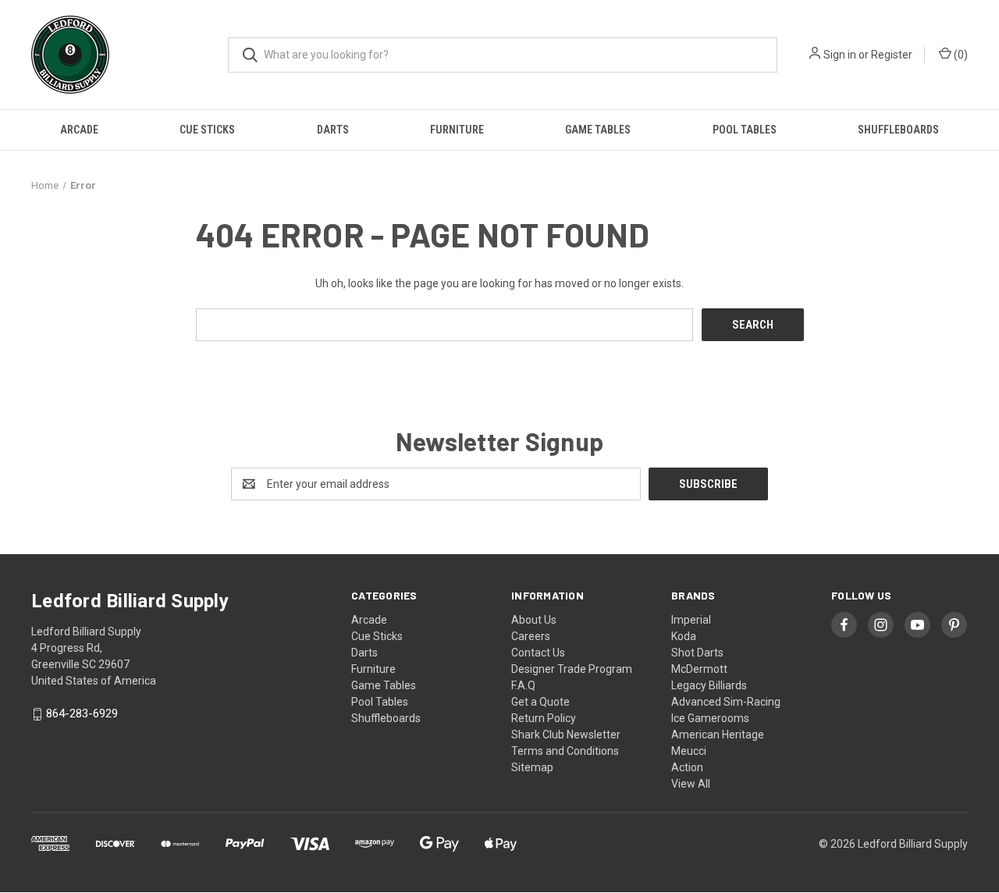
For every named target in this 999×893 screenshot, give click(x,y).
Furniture (457, 129)
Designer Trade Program (571, 669)
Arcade (79, 129)
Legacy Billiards (709, 685)
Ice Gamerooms (710, 718)
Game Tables (598, 129)
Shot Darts (697, 652)
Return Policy (543, 718)
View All (690, 783)
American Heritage (717, 734)
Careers (530, 636)
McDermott (699, 669)
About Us (533, 620)
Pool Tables (745, 129)
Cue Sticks (207, 129)
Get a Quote (540, 702)
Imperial (691, 620)
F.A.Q (523, 685)
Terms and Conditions (565, 751)
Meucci (688, 751)
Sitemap (532, 767)
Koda (683, 636)
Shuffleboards (898, 129)
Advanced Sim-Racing (725, 702)
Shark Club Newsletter (565, 734)
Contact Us (538, 652)
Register (891, 54)
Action (687, 767)
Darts (333, 129)
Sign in (839, 54)
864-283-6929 (82, 714)
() (959, 54)
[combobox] (502, 55)
